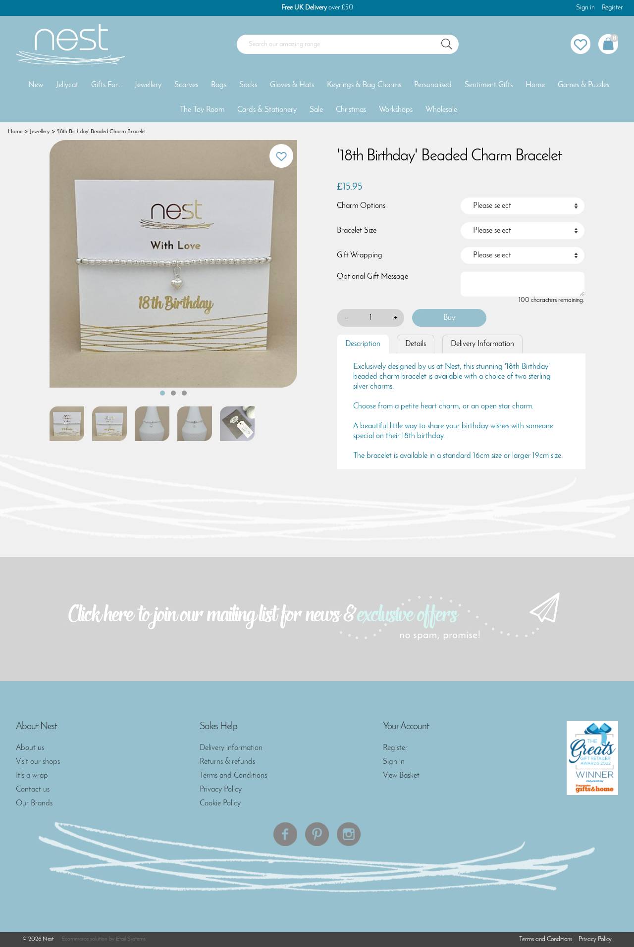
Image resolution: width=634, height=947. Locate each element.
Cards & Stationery (267, 110)
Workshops (396, 110)
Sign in (585, 7)
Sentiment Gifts (489, 85)
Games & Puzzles (583, 85)
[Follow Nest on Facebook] (285, 834)
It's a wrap (32, 776)
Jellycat (67, 85)
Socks (248, 85)
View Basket (401, 776)
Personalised (433, 85)
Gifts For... (106, 85)
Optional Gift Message (372, 277)
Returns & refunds (227, 762)
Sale (316, 110)
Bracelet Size (356, 231)
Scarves (186, 85)
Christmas (351, 110)
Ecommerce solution (84, 939)
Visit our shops (38, 762)
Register (612, 7)
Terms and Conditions (233, 776)
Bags (218, 85)
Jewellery (148, 85)
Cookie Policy (220, 803)
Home (535, 85)
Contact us (33, 790)
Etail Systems (131, 939)
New (35, 85)
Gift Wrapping (359, 255)
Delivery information (231, 748)
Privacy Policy (221, 790)
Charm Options (361, 206)
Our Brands (34, 803)
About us (30, 748)
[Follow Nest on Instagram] (349, 834)
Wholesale (441, 110)
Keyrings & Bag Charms (364, 85)
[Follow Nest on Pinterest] (317, 834)
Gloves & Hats (292, 85)
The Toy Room (202, 110)
